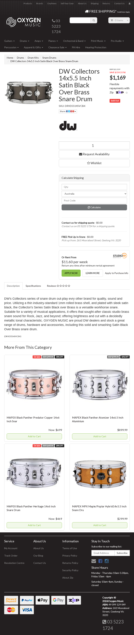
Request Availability (96, 154)
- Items (118, 20)
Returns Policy (70, 562)
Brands (39, 3)
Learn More (93, 273)
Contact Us (119, 3)
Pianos (52, 40)
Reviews (52, 285)
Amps (38, 40)
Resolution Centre (14, 562)
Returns (106, 3)
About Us (82, 3)
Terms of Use (69, 548)
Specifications (33, 285)
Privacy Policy (69, 555)
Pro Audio (116, 40)
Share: (63, 111)
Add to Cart (34, 436)
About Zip (67, 577)
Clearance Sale (56, 47)
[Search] (93, 20)
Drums (24, 40)
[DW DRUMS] (94, 125)
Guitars (8, 40)
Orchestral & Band (73, 40)
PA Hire (76, 47)
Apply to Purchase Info (116, 273)
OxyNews (52, 3)
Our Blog (38, 555)
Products (28, 3)
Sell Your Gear (67, 3)
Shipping (94, 3)
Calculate (95, 207)
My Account (10, 548)
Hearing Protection (95, 47)
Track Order (10, 555)
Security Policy (70, 570)
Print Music (97, 40)
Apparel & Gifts (32, 47)
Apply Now (71, 273)
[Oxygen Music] (23, 20)
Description (13, 285)
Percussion (10, 47)
